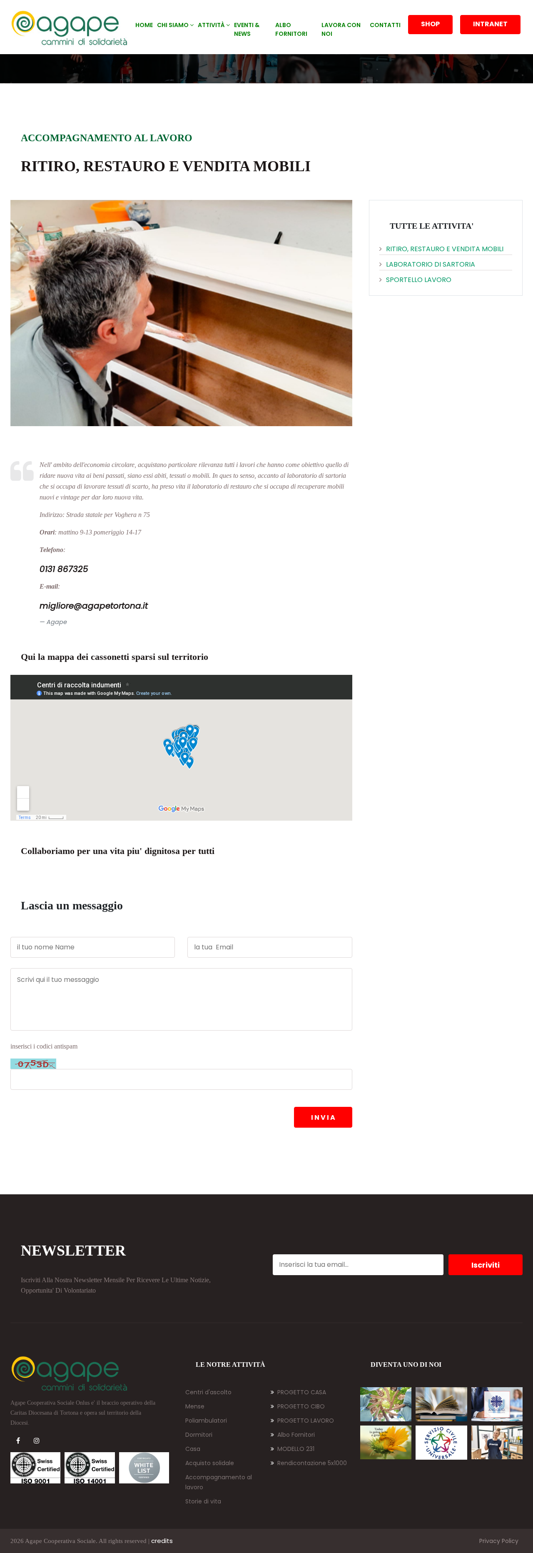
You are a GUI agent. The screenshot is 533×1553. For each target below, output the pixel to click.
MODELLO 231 (295, 1449)
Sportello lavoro (418, 280)
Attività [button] (212, 25)
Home (144, 25)
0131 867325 (64, 569)
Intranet (490, 24)
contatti (385, 25)
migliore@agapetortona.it (94, 605)
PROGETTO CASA (301, 1392)
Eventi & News (246, 29)
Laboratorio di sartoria (430, 264)
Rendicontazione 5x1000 (312, 1463)
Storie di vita (203, 1501)
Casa (192, 1449)
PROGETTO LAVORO (305, 1420)
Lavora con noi (341, 29)
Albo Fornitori (296, 1435)
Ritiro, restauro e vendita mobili (444, 249)
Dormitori (198, 1435)
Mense (194, 1406)
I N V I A (323, 1117)
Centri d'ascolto (208, 1392)
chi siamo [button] (173, 25)
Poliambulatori (206, 1420)
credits (162, 1540)
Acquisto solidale (209, 1463)
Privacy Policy (498, 1541)
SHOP (430, 24)
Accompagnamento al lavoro (218, 1482)
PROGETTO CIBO (301, 1406)
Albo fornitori (291, 29)
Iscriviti (485, 1265)
